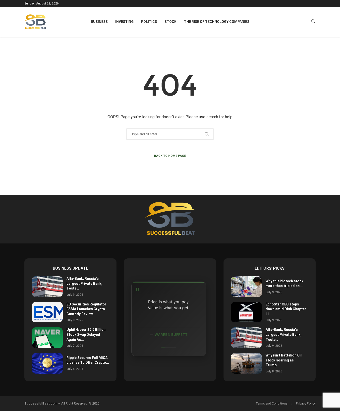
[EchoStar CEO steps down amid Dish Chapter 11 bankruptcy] (246, 312)
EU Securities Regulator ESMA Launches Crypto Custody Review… (86, 309)
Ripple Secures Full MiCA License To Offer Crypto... (87, 360)
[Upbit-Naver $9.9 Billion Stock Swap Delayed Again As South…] (47, 337)
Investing (124, 21)
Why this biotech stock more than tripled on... (284, 284)
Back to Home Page (170, 156)
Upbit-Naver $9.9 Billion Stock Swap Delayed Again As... (86, 334)
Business (99, 21)
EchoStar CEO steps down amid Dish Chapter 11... (286, 309)
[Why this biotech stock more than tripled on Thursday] (246, 286)
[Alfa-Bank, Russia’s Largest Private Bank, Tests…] (47, 286)
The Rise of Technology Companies (216, 21)
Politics (149, 21)
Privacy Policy (306, 403)
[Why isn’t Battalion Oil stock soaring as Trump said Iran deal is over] (246, 363)
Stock (170, 21)
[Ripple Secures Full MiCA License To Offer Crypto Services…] (47, 363)
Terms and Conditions (271, 403)
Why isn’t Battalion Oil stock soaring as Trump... (284, 360)
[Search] (313, 22)
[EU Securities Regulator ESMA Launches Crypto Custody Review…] (47, 312)
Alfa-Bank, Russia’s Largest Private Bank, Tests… (84, 283)
